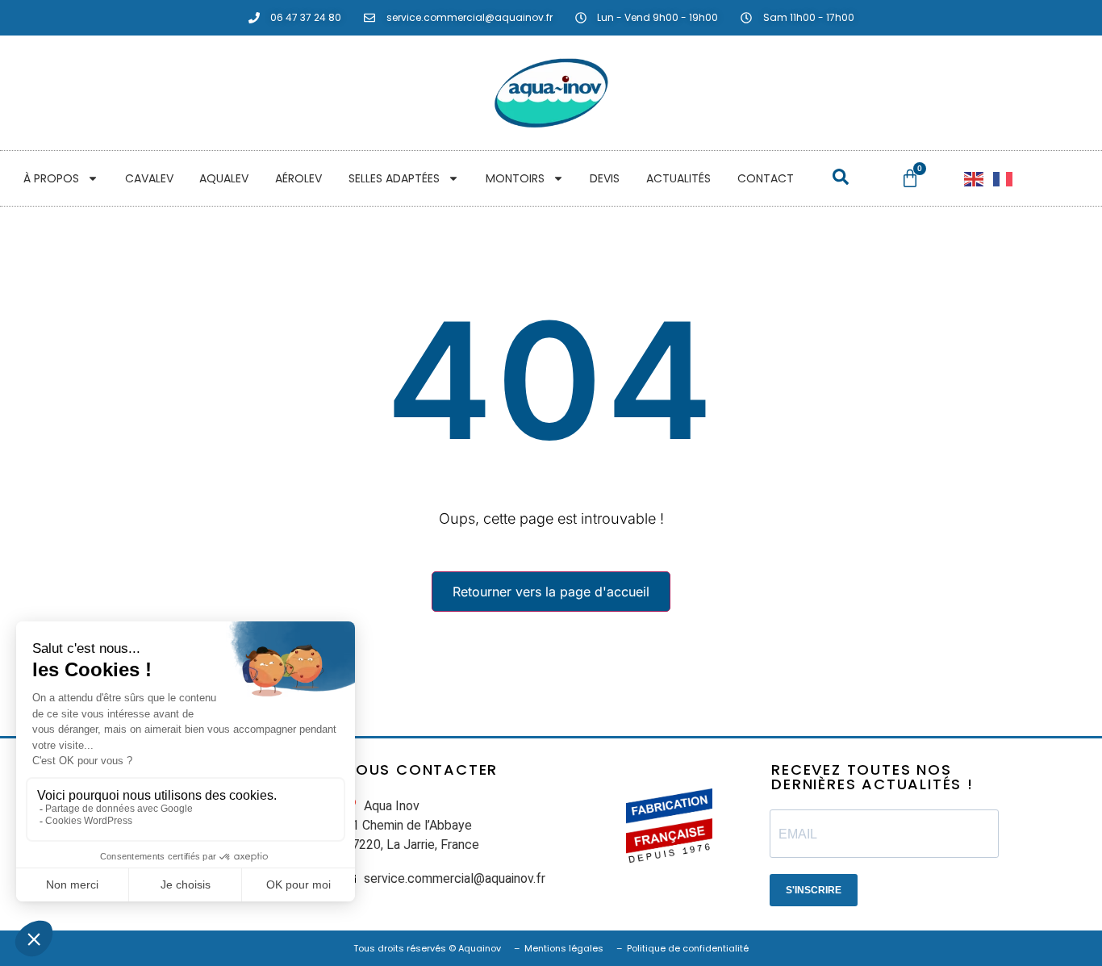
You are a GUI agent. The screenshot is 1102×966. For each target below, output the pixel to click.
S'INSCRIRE (813, 890)
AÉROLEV (298, 178)
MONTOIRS (515, 178)
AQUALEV (223, 178)
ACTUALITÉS (678, 178)
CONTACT (765, 178)
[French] (1003, 178)
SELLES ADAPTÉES (394, 178)
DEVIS (605, 178)
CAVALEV (149, 178)
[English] (974, 178)
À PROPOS (51, 178)
